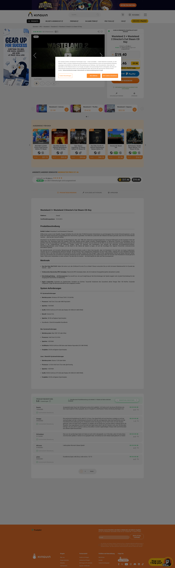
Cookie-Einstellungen (65, 76)
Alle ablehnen (93, 76)
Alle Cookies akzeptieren (110, 76)
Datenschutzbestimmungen (70, 70)
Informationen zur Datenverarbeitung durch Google (90, 70)
